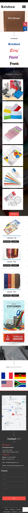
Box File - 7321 (11, 292)
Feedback (14, 512)
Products (19, 509)
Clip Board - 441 (11, 238)
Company (12, 509)
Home (6, 509)
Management (6, 512)
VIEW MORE (14, 214)
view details (7, 241)
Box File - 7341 (11, 262)
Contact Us (22, 512)
